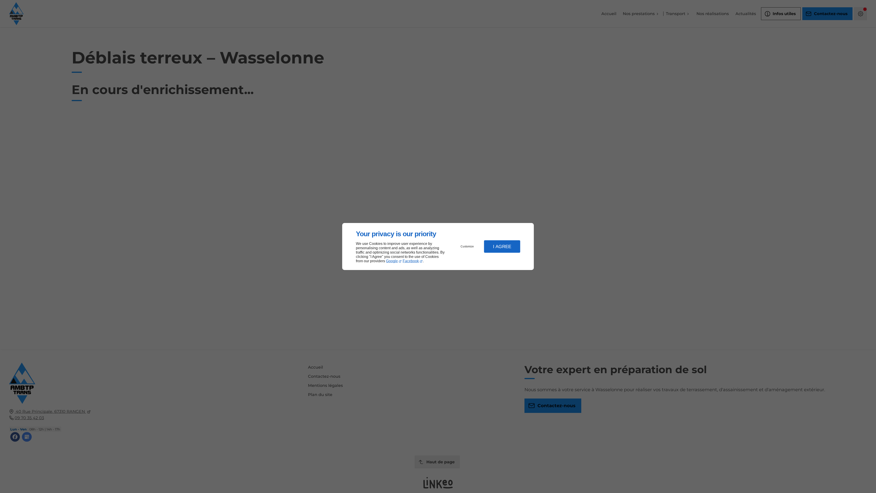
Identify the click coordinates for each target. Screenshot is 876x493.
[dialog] (438, 246)
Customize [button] (467, 246)
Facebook (411, 261)
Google (392, 261)
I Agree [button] (502, 246)
